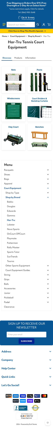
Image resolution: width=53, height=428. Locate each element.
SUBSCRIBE (26, 341)
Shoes (7, 174)
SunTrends (12, 256)
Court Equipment (17, 36)
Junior (7, 293)
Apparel (8, 183)
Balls (6, 284)
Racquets (8, 170)
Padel (7, 302)
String (7, 275)
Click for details (37, 9)
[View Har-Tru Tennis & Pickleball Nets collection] (13, 80)
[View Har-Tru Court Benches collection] (39, 137)
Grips (6, 279)
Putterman (12, 242)
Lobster (11, 224)
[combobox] (24, 24)
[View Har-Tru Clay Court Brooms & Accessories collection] (13, 137)
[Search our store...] (38, 24)
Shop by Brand (34, 36)
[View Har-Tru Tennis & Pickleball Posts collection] (39, 80)
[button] (4, 24)
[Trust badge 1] (20, 408)
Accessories (9, 288)
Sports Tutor (13, 252)
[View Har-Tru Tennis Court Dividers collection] (39, 108)
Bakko (10, 201)
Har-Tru (11, 220)
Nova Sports (13, 229)
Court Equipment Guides (18, 270)
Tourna (10, 261)
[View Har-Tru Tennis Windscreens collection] (13, 108)
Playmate (12, 238)
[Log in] (43, 24)
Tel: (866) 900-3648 (26, 12)
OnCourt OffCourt (16, 233)
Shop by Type (12, 193)
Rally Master (13, 247)
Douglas (11, 206)
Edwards (11, 210)
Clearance (9, 306)
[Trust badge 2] (35, 408)
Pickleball (8, 297)
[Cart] (49, 24)
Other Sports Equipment (18, 265)
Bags (6, 179)
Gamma (11, 215)
